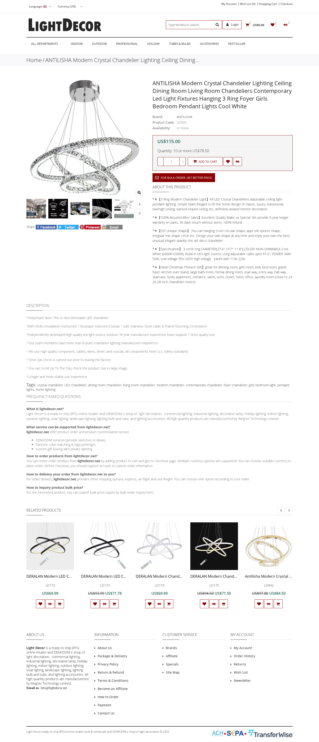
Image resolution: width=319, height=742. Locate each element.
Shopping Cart (268, 4)
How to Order (108, 697)
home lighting (45, 389)
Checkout (286, 4)
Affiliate (172, 656)
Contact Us (106, 713)
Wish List (241, 672)
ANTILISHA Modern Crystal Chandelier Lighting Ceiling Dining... (122, 60)
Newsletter (242, 680)
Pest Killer (236, 44)
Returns (240, 664)
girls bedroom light (262, 385)
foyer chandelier (235, 385)
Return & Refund (111, 672)
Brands (171, 648)
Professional (127, 44)
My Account (229, 4)
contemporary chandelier (204, 385)
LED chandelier (75, 385)
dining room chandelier (104, 385)
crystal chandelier (50, 385)
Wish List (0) (247, 4)
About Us (105, 648)
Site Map (173, 672)
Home (34, 60)
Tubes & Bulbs (180, 44)
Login (234, 24)
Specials (172, 664)
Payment (104, 705)
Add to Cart (207, 161)
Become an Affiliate (113, 688)
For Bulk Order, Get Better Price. (186, 178)
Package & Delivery (112, 656)
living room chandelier (139, 385)
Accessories (209, 44)
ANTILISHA (184, 117)
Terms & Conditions (113, 680)
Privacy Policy (108, 664)
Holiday (153, 44)
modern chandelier (170, 385)
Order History (244, 656)
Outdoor (99, 44)
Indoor (77, 44)
